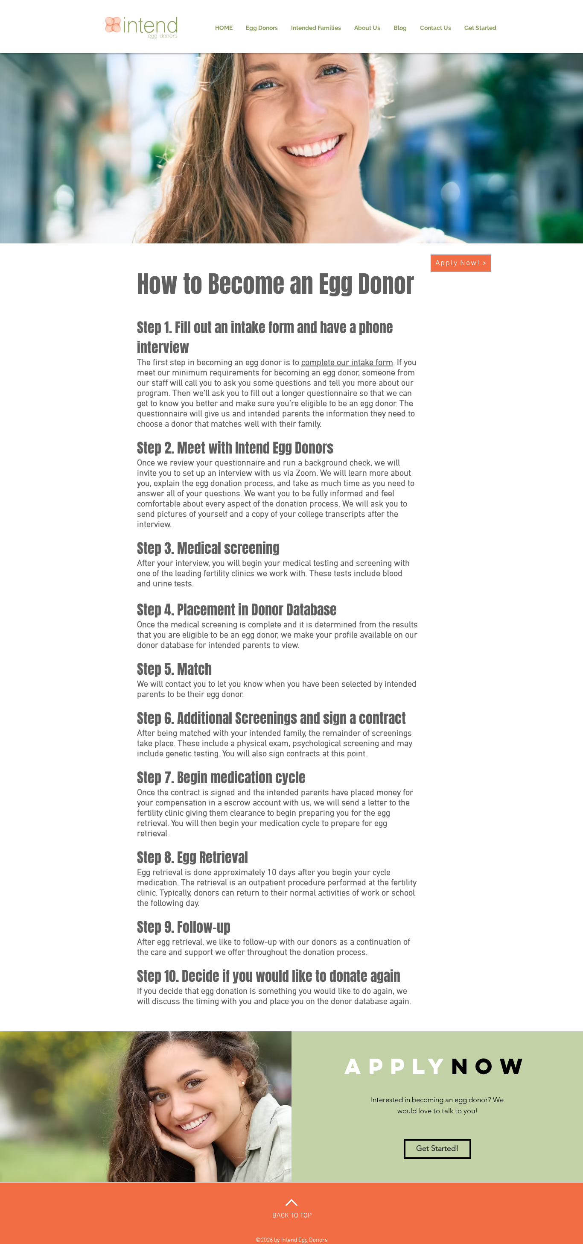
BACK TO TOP (292, 1216)
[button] (261, 28)
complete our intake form (347, 363)
